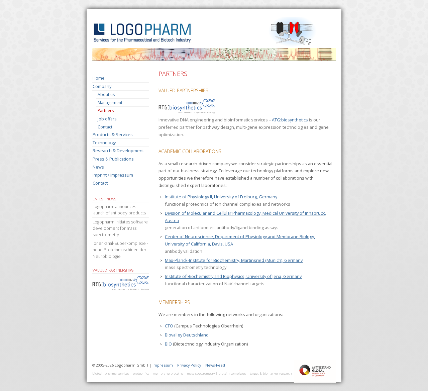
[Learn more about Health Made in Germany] (315, 381)
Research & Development (118, 151)
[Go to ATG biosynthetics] (186, 112)
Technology (104, 142)
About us (106, 94)
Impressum (162, 365)
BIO (168, 344)
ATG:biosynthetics (290, 120)
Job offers (107, 119)
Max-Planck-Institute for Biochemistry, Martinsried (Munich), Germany (234, 260)
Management (110, 102)
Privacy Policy (189, 365)
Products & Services (113, 134)
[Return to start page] (214, 60)
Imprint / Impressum (113, 175)
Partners (106, 110)
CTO (169, 326)
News (98, 167)
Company (102, 86)
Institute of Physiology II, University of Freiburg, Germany (221, 197)
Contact (105, 127)
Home (99, 78)
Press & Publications (113, 159)
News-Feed (215, 365)
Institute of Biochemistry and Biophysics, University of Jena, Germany (233, 276)
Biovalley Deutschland (187, 335)
